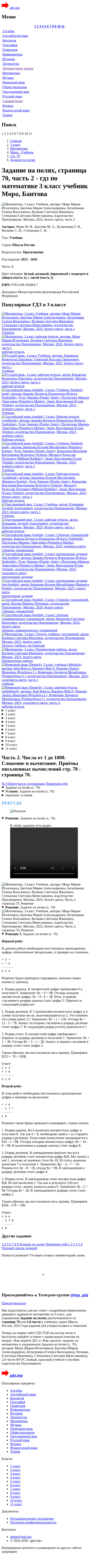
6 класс (10, 729)
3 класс (10, 718)
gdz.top (14, 8)
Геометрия (9, 50)
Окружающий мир (15, 91)
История (8, 59)
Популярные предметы (18, 1383)
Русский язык (12, 96)
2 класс (10, 714)
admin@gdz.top (21, 1537)
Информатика (12, 54)
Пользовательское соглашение (32, 1518)
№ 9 (5, 783)
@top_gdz (79, 1295)
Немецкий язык (13, 82)
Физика (7, 105)
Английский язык (15, 36)
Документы (10, 1511)
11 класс (11, 748)
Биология (9, 40)
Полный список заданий (19, 1248)
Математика (11, 73)
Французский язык (16, 110)
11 (63, 26)
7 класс (10, 733)
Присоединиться (14, 1303)
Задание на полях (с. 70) (22, 787)
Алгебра (8, 31)
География (9, 45)
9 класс (10, 741)
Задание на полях (32, 1244)
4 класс (10, 722)
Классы (7, 1459)
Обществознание (14, 87)
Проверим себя (57, 783)
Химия (7, 115)
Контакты (9, 1529)
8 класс (10, 737)
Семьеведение (12, 101)
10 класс (11, 744)
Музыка (8, 77)
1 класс (10, 710)
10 (59, 26)
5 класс (10, 725)
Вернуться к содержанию (26, 783)
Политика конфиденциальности (33, 1522)
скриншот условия (18, 795)
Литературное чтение (17, 68)
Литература (10, 63)
